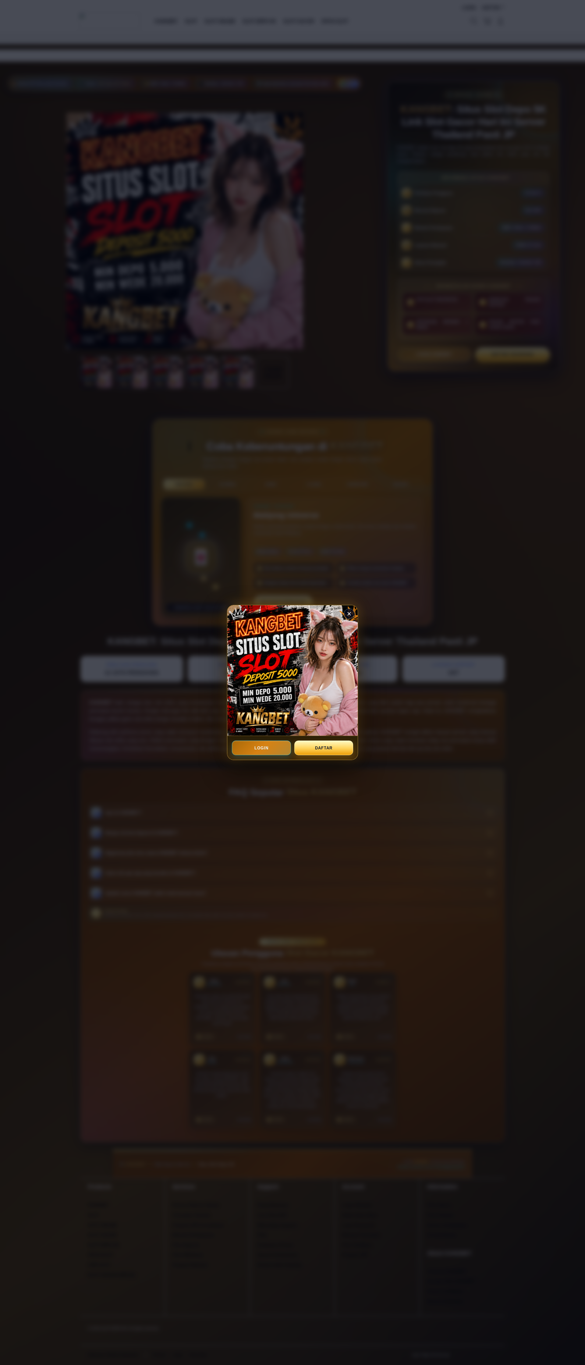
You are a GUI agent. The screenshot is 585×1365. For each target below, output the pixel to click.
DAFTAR (323, 748)
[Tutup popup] (349, 614)
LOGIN (261, 748)
